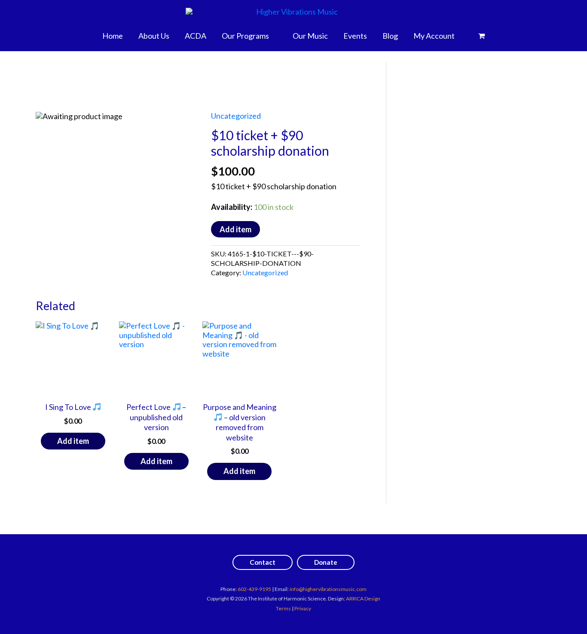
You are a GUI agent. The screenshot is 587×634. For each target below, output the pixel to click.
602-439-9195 (254, 589)
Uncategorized (236, 115)
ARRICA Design (363, 598)
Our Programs (245, 35)
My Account (434, 35)
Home (112, 35)
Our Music (310, 35)
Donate (325, 562)
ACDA (195, 35)
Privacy (302, 608)
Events (355, 35)
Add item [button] (73, 441)
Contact (262, 562)
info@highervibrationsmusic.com (328, 589)
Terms (283, 608)
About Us (153, 35)
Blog (390, 35)
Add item (235, 229)
